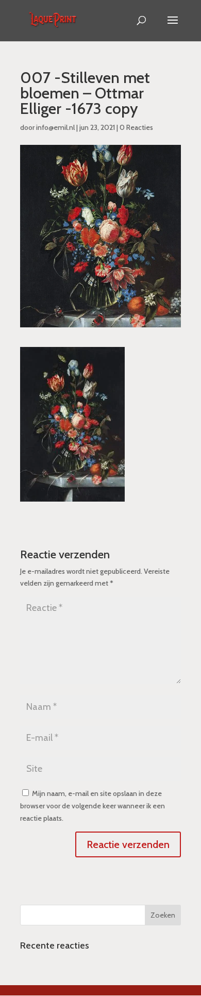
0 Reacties (136, 127)
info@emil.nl (55, 127)
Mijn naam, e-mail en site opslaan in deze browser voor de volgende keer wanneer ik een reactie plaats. (92, 806)
